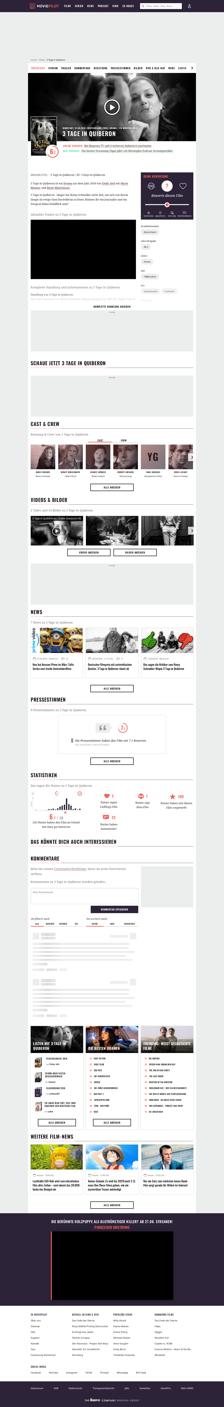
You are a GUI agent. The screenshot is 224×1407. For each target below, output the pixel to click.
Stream (53, 68)
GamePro (166, 1388)
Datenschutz (75, 1388)
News (171, 68)
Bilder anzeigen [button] (135, 552)
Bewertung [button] (129, 923)
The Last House (156, 1076)
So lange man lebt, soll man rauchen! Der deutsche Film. (60, 1104)
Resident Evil (162, 1337)
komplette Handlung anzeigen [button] (112, 306)
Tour (33, 1349)
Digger (158, 1332)
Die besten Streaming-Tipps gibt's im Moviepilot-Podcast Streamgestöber (127, 151)
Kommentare (82, 68)
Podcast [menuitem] (103, 6)
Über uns (36, 1320)
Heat (96, 1111)
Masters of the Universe (161, 1082)
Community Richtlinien (43, 1355)
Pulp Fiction (100, 1058)
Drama (147, 261)
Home (34, 59)
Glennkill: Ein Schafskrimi (86, 1349)
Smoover (52, 1081)
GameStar (145, 1388)
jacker (50, 1111)
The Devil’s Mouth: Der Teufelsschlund (167, 1094)
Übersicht (38, 68)
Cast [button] (100, 440)
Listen (182, 68)
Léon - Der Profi (101, 1105)
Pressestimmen (121, 68)
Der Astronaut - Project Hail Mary (166, 1105)
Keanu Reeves (121, 1326)
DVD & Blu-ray (155, 68)
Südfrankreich (150, 291)
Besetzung (101, 68)
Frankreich (169, 291)
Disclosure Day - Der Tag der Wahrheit (168, 1088)
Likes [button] (112, 923)
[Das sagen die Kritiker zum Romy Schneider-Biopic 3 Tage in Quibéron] (167, 640)
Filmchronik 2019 (55, 1088)
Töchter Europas (81, 1337)
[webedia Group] (112, 1400)
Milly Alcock (119, 1320)
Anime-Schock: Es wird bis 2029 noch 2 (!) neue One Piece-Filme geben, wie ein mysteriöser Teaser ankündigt (111, 1185)
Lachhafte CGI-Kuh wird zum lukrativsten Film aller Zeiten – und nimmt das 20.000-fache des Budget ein (57, 1185)
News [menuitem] (90, 6)
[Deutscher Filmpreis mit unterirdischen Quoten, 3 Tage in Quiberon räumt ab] (112, 640)
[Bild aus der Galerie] (112, 531)
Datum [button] (95, 923)
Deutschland (150, 232)
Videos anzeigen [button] (89, 552)
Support (35, 1337)
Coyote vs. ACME (164, 1343)
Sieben (97, 1082)
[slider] (167, 204)
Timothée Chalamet (124, 1355)
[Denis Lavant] (180, 457)
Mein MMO (187, 1388)
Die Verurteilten (102, 1076)
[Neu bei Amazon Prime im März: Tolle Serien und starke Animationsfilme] (57, 640)
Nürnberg (77, 1355)
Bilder (138, 68)
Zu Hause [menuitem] (128, 6)
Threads (104, 1372)
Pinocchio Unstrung (112, 1227)
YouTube (53, 1372)
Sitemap (35, 1326)
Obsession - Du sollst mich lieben (165, 1099)
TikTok (88, 1372)
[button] (148, 214)
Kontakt (35, 1343)
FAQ (33, 1332)
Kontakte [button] (50, 923)
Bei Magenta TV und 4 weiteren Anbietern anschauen (117, 146)
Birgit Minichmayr (58, 188)
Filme (41, 59)
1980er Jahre (150, 276)
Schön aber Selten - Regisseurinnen (56, 1075)
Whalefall (160, 1355)
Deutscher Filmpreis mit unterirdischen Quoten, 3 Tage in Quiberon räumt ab (110, 666)
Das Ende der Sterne (83, 1320)
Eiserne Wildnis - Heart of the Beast (174, 1349)
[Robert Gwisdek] (125, 457)
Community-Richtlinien (70, 869)
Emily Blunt (119, 1349)
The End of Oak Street (159, 1070)
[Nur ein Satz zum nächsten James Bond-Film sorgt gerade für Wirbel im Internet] (167, 1157)
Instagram (71, 1372)
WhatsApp (122, 1372)
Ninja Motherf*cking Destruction (90, 1326)
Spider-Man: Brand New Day (162, 1064)
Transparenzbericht (103, 1388)
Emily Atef (108, 183)
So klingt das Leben (82, 1332)
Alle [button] (37, 923)
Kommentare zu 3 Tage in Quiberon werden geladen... (69, 882)
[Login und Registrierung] (189, 6)
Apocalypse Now (102, 1099)
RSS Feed (141, 1372)
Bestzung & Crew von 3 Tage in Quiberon (59, 434)
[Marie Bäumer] (43, 457)
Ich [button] (76, 923)
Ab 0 (146, 246)
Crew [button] (124, 440)
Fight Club (99, 1064)
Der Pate (98, 1070)
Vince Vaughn (120, 1343)
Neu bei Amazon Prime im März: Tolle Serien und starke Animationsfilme (53, 666)
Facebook (36, 1372)
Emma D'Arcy (120, 1332)
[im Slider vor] (192, 68)
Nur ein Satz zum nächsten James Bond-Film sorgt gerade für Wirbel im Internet (165, 1183)
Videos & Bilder (49, 499)
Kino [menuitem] (115, 6)
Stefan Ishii (54, 1064)
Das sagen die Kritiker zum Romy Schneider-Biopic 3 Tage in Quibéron (163, 666)
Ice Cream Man (156, 1111)
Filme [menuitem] (67, 6)
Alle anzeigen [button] (112, 487)
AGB (56, 1388)
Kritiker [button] (63, 923)
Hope (157, 1326)
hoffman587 (55, 1093)
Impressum (37, 1388)
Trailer (66, 68)
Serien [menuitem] (79, 6)
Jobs (127, 1388)
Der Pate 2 (99, 1094)
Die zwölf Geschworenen (106, 1088)
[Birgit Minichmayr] (70, 457)
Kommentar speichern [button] (114, 909)
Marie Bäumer (92, 299)
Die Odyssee (154, 1058)
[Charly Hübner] (98, 457)
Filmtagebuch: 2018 (56, 1058)
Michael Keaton (121, 1337)
